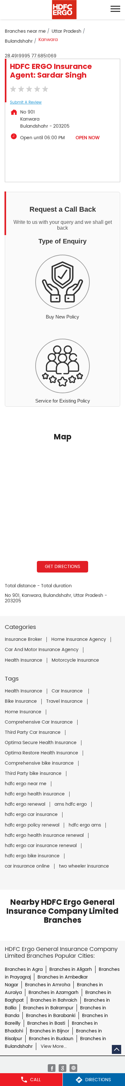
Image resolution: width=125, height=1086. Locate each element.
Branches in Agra (24, 969)
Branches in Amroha (47, 984)
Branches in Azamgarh (54, 992)
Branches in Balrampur (48, 1008)
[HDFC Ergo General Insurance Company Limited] (64, 9)
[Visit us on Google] (62, 1068)
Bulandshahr (19, 41)
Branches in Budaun (51, 1038)
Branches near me (25, 31)
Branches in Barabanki (50, 1015)
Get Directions (62, 566)
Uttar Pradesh (66, 31)
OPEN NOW (88, 137)
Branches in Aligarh (70, 969)
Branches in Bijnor (49, 1031)
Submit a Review (26, 102)
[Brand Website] (73, 1068)
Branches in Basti (46, 1023)
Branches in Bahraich (53, 1000)
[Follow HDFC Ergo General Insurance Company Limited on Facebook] (51, 1068)
